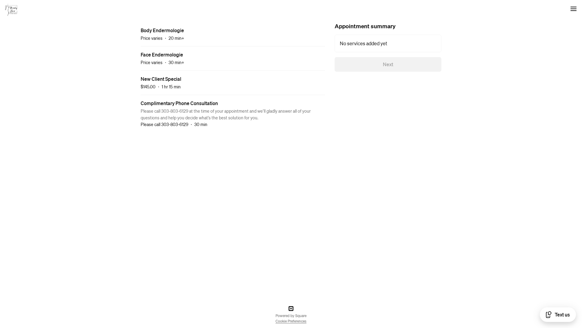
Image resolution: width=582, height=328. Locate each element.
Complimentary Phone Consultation (179, 103)
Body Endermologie (162, 30)
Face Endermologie (162, 54)
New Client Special (161, 79)
